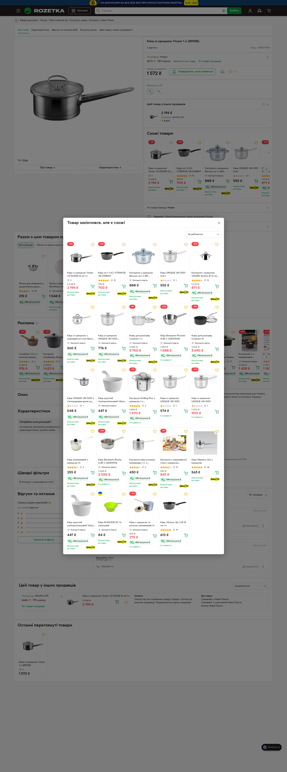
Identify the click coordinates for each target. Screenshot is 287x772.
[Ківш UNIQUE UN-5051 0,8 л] (174, 256)
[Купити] (92, 286)
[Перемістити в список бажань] (92, 244)
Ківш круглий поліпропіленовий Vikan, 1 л (111, 400)
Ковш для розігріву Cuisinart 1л (202, 337)
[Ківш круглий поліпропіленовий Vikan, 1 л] (112, 381)
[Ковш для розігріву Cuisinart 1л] (206, 319)
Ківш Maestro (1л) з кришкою (202, 461)
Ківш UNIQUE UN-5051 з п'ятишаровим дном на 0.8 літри (80, 400)
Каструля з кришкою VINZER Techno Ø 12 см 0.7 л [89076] (204, 275)
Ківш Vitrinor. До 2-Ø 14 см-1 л (173, 524)
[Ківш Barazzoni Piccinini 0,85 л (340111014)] (174, 319)
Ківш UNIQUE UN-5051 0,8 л (172, 274)
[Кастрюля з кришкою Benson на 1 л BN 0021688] (143, 256)
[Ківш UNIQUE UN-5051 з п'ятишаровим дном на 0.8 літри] (81, 381)
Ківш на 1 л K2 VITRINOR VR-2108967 (111, 274)
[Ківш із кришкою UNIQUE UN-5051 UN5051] (112, 319)
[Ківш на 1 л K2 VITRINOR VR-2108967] (112, 256)
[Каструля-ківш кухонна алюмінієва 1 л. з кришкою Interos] (143, 443)
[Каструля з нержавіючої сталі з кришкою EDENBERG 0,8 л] (174, 443)
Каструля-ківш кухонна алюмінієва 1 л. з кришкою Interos (142, 462)
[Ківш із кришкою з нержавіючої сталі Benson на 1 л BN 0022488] (81, 319)
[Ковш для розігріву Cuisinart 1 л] (143, 319)
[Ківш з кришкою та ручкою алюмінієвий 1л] (143, 506)
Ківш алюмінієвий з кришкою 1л (77, 461)
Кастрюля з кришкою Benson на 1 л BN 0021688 (141, 275)
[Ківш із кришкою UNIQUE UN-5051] (174, 381)
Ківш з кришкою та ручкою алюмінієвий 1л (141, 524)
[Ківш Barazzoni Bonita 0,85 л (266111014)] (112, 443)
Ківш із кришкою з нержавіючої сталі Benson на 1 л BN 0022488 (81, 338)
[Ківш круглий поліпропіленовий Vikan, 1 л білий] (81, 506)
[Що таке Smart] (90, 294)
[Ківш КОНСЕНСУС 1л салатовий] (112, 506)
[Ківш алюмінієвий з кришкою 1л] (81, 443)
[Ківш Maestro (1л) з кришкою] (206, 443)
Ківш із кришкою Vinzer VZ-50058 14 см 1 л (80, 274)
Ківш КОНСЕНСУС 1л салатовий (109, 524)
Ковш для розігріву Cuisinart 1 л (139, 337)
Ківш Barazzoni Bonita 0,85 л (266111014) (109, 461)
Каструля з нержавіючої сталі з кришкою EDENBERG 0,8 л (173, 462)
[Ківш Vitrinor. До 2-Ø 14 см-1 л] (174, 506)
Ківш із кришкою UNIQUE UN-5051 (169, 400)
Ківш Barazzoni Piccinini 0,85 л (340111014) (172, 337)
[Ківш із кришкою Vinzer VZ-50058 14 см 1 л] (81, 256)
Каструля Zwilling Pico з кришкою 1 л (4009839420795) (142, 400)
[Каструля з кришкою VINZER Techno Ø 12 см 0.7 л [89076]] (206, 256)
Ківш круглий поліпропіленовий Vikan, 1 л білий (80, 524)
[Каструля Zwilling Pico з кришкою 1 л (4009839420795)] (143, 381)
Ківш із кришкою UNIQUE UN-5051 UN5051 (107, 338)
